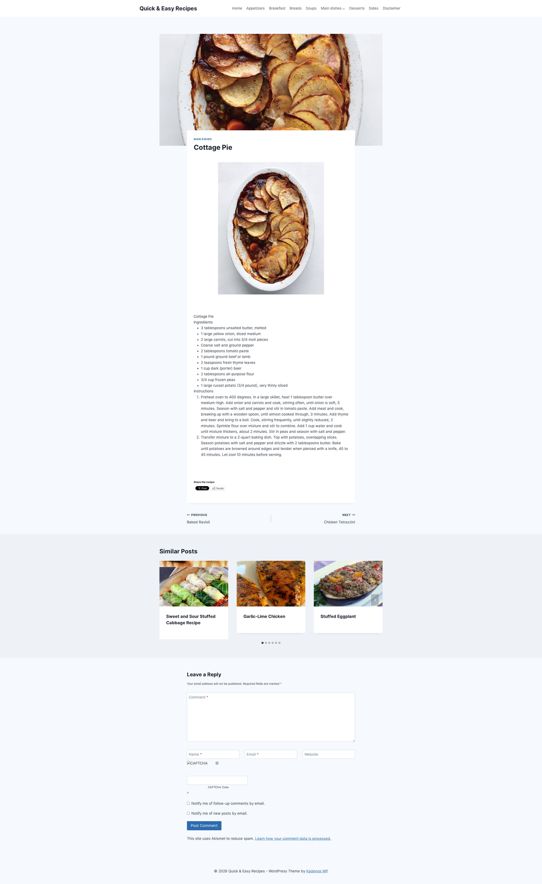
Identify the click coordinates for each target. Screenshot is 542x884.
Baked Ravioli (198, 518)
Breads (296, 8)
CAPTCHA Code (218, 787)
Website (311, 754)
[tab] (262, 643)
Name (195, 754)
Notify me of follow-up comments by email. (228, 803)
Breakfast (277, 8)
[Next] (375, 600)
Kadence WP (317, 871)
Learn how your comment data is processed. (293, 838)
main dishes (203, 139)
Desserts (357, 8)
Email (253, 754)
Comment (198, 697)
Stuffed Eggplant (338, 616)
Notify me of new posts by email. (219, 813)
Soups (311, 8)
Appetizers (255, 8)
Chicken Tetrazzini (339, 518)
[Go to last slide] (167, 600)
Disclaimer (391, 8)
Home (237, 8)
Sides (373, 8)
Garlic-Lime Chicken (264, 616)
